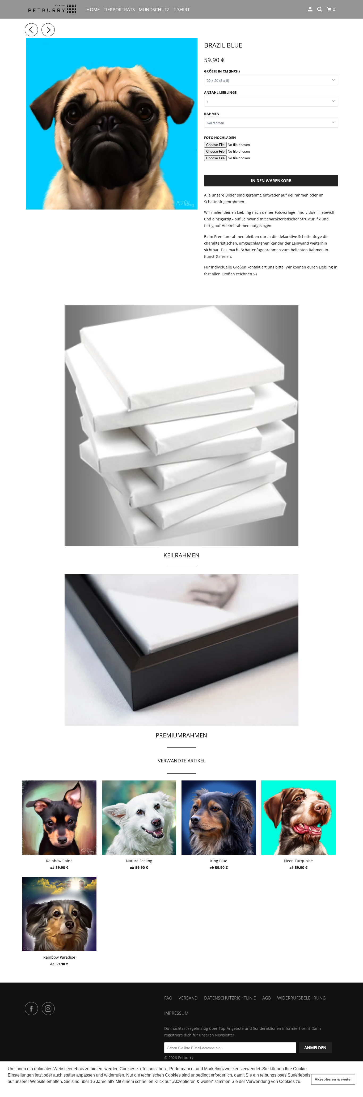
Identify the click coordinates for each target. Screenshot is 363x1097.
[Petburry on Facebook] (33, 1008)
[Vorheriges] (33, 29)
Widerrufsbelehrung (301, 998)
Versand (188, 998)
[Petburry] (52, 9)
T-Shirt (182, 9)
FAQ (168, 998)
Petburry (185, 1057)
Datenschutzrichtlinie (230, 998)
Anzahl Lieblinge (220, 92)
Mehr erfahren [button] (22, 1088)
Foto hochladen (220, 137)
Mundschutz (154, 9)
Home (93, 9)
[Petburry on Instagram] (50, 1008)
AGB (266, 998)
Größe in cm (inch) (222, 71)
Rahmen (212, 113)
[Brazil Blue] (111, 124)
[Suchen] (320, 9)
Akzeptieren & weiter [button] (333, 1079)
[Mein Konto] (310, 9)
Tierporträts (119, 9)
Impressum (176, 1013)
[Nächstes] (49, 29)
